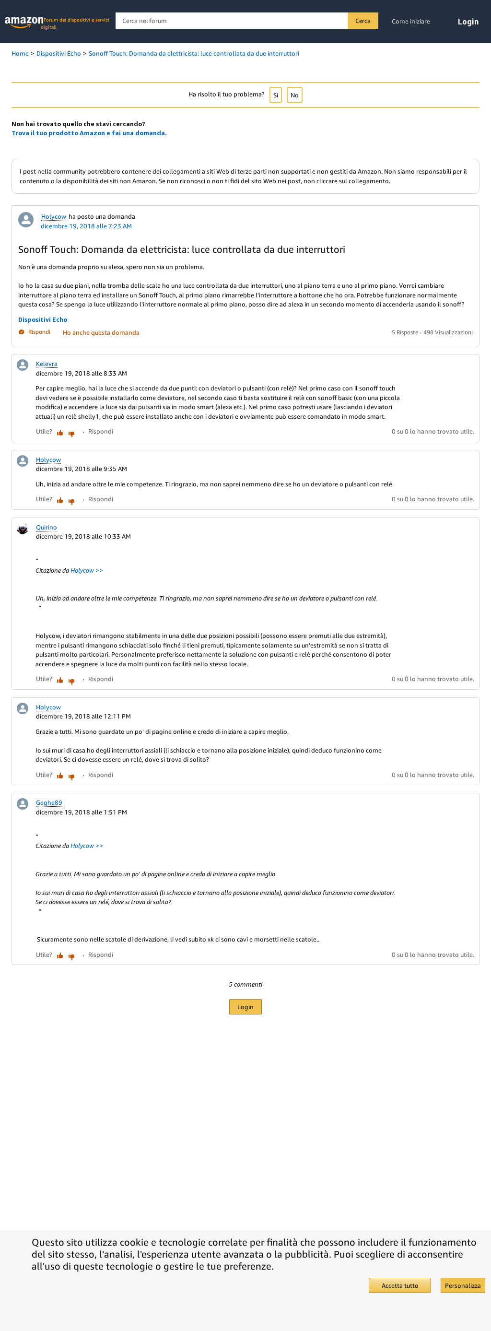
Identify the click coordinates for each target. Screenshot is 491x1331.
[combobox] (247, 20)
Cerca (363, 20)
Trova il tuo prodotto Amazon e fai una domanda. (89, 133)
